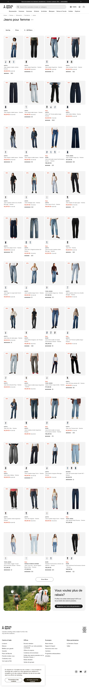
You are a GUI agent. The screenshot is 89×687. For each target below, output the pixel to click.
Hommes (29, 11)
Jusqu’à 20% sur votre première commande (33, 647)
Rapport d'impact (50, 646)
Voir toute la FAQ (7, 661)
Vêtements (19, 15)
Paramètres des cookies (13, 680)
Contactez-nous (6, 658)
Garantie (4, 651)
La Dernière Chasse (72, 643)
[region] (23, 675)
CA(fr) (74, 7)
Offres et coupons (29, 650)
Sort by (8, 30)
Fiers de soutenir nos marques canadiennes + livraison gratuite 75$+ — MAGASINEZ (44, 1)
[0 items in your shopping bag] (83, 7)
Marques (51, 11)
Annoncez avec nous (51, 648)
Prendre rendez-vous (8, 656)
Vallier (68, 646)
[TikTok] (85, 671)
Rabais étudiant (28, 659)
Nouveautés (13, 11)
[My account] (79, 7)
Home (5, 15)
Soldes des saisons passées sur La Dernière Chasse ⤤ (34, 656)
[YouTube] (80, 671)
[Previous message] (8, 1)
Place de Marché (7, 653)
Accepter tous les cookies (32, 680)
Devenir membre (28, 643)
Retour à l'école (61, 11)
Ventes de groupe (29, 662)
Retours (4, 646)
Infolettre (47, 656)
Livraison (4, 643)
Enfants (36, 11)
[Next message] (80, 1)
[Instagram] (76, 671)
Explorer (77, 11)
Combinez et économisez (31, 653)
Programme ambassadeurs (52, 653)
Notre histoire (49, 643)
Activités (44, 11)
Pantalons (27, 15)
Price (17, 30)
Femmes (21, 11)
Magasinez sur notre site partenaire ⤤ (69, 606)
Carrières (47, 651)
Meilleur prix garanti (7, 648)
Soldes (70, 11)
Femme (11, 15)
